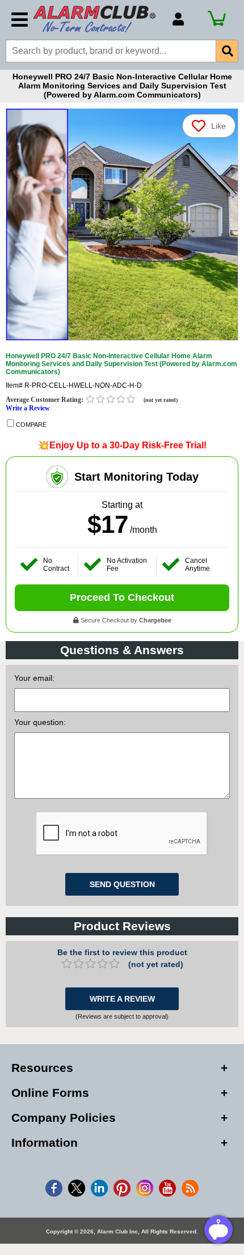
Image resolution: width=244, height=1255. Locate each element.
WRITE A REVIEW (122, 998)
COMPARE (30, 424)
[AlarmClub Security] (97, 19)
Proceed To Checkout (122, 597)
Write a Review (28, 408)
